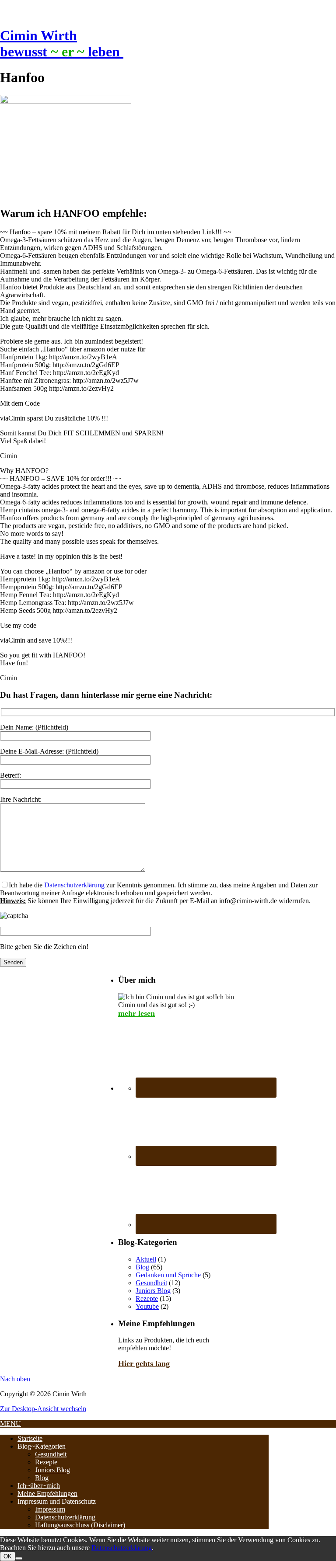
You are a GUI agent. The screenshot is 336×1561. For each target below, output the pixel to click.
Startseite (30, 1438)
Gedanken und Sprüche (168, 1275)
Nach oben (15, 1379)
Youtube (147, 1306)
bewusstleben (61, 51)
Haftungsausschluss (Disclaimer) (80, 1525)
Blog (142, 1267)
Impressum (50, 1509)
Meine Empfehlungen (47, 1493)
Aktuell (146, 1259)
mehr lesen (136, 1013)
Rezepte (147, 1298)
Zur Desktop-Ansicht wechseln (43, 1408)
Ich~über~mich (39, 1485)
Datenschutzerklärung (74, 885)
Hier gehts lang (144, 1363)
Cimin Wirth (38, 35)
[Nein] (18, 1558)
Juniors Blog (153, 1290)
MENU (10, 1423)
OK (8, 1556)
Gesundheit (151, 1282)
